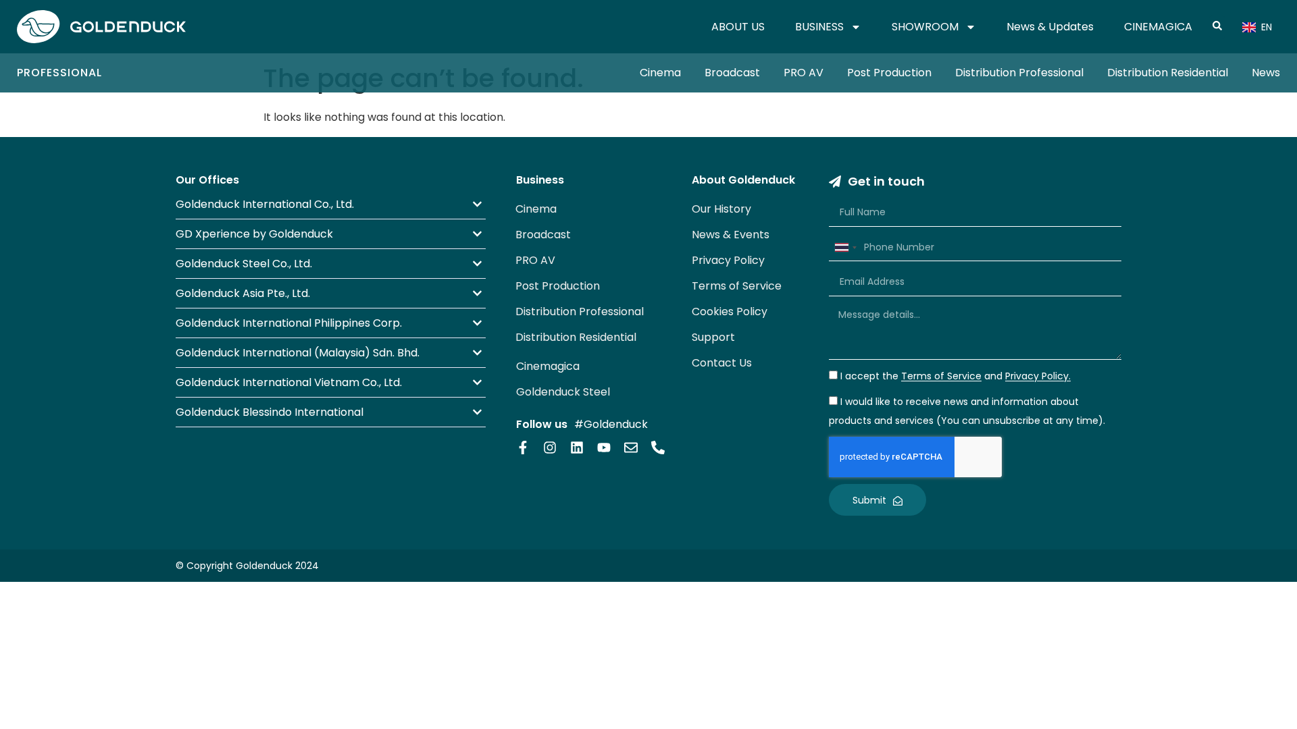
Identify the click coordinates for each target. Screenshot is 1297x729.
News (1266, 72)
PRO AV (803, 72)
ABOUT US (738, 26)
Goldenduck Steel (563, 392)
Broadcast (732, 72)
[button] (331, 204)
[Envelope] (631, 447)
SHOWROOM (925, 26)
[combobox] (845, 247)
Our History (721, 209)
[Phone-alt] (658, 447)
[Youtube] (604, 447)
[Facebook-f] (523, 447)
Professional (59, 72)
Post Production (889, 72)
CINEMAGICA (1158, 26)
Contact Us (722, 363)
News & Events (730, 234)
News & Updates (1050, 26)
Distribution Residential (1167, 72)
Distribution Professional (1019, 72)
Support (713, 337)
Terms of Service (737, 286)
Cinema (660, 72)
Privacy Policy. (1038, 376)
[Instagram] (550, 447)
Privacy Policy (728, 260)
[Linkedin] (577, 447)
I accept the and (955, 376)
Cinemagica (548, 366)
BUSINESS (819, 26)
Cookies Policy (729, 311)
